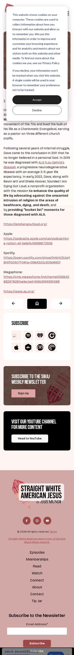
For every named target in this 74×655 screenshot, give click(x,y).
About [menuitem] (37, 587)
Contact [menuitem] (37, 594)
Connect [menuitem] (37, 580)
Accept (37, 99)
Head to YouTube (30, 438)
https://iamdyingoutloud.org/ (25, 224)
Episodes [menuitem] (37, 552)
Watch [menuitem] (37, 573)
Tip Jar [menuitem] (37, 601)
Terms (53, 531)
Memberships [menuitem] (37, 559)
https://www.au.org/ (19, 291)
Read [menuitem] (37, 566)
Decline (37, 110)
